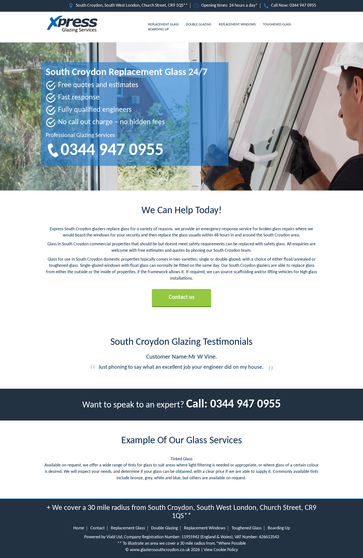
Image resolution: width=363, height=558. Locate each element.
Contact (97, 528)
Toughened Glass (277, 24)
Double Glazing (198, 24)
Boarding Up (158, 29)
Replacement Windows (237, 24)
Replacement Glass (163, 24)
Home (78, 528)
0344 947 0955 (303, 5)
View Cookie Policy (221, 550)
